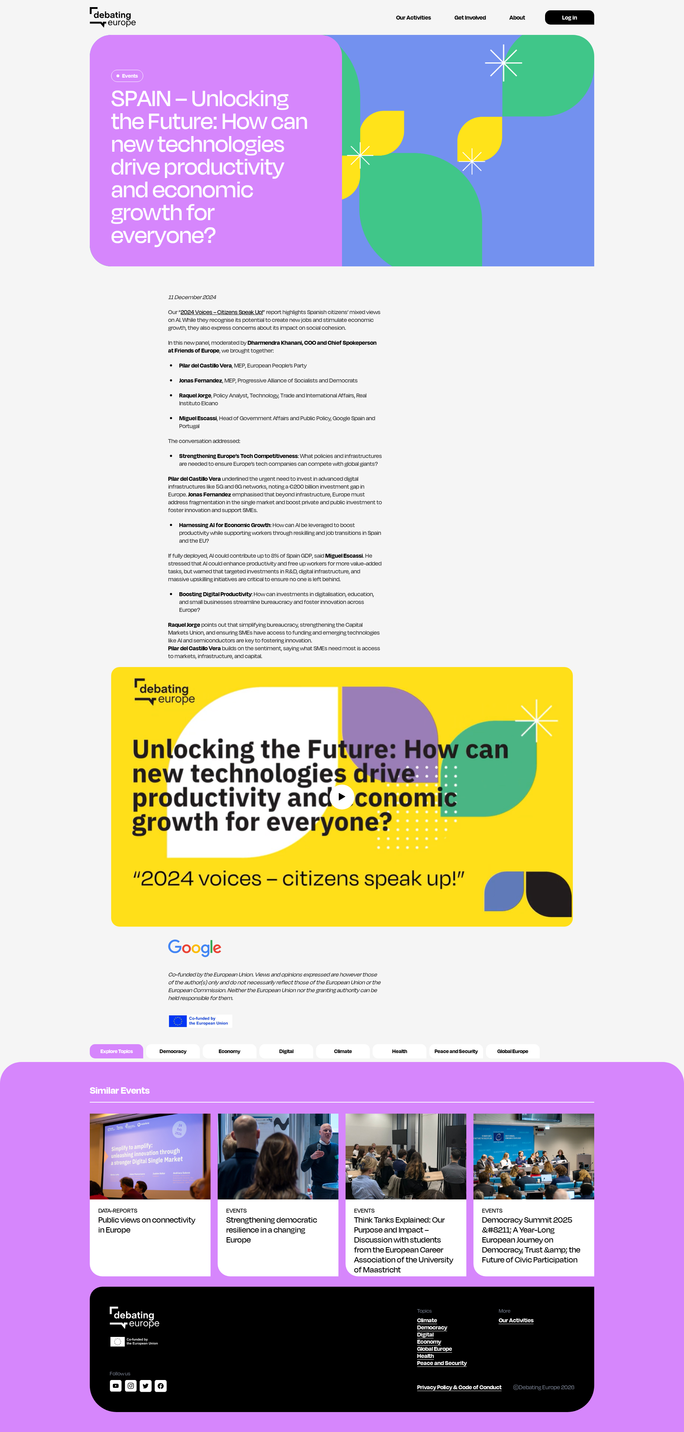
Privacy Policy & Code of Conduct (459, 1387)
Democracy (173, 1051)
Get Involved (470, 17)
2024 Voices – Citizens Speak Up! (222, 312)
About (517, 17)
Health (399, 1051)
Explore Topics (116, 1051)
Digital (286, 1051)
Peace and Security (456, 1051)
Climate (343, 1051)
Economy (229, 1051)
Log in (569, 17)
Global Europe (512, 1051)
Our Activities (413, 17)
